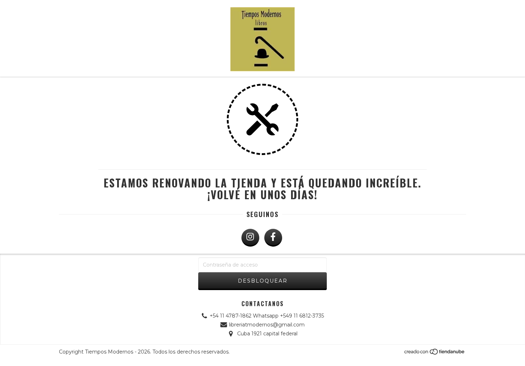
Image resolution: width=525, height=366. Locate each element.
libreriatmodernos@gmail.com (267, 324)
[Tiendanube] (435, 353)
